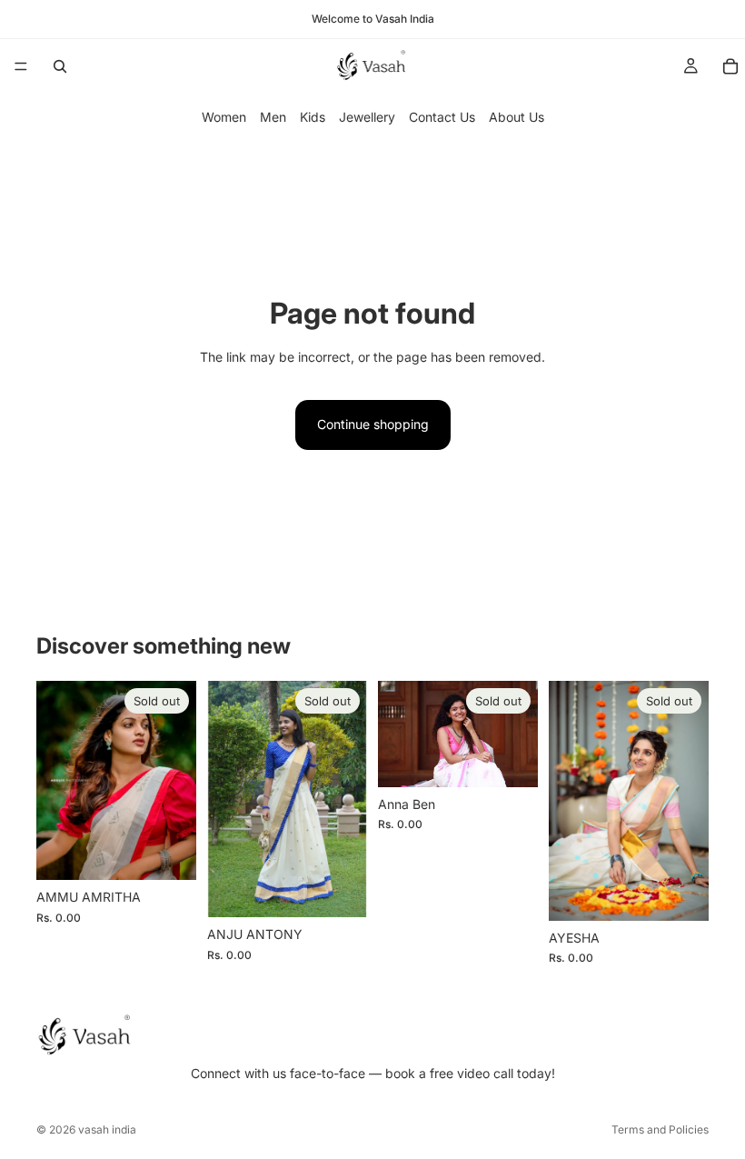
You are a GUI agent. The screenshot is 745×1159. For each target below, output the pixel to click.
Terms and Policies (660, 1129)
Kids (312, 117)
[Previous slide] (227, 799)
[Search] (60, 66)
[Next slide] (347, 799)
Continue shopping (373, 424)
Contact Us (442, 117)
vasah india (107, 1129)
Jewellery (367, 117)
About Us (516, 117)
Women (224, 117)
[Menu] (21, 66)
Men (273, 117)
